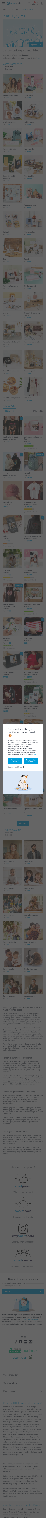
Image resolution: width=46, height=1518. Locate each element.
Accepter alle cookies (15, 760)
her (35, 755)
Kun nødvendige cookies (31, 760)
